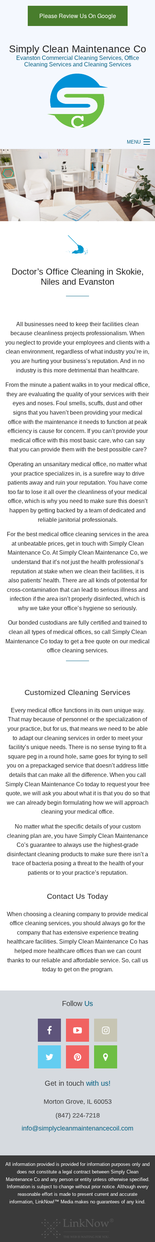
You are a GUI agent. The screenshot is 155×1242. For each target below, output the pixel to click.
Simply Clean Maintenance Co (77, 48)
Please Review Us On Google (77, 16)
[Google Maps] (105, 1058)
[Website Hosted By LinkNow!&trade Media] (77, 1226)
